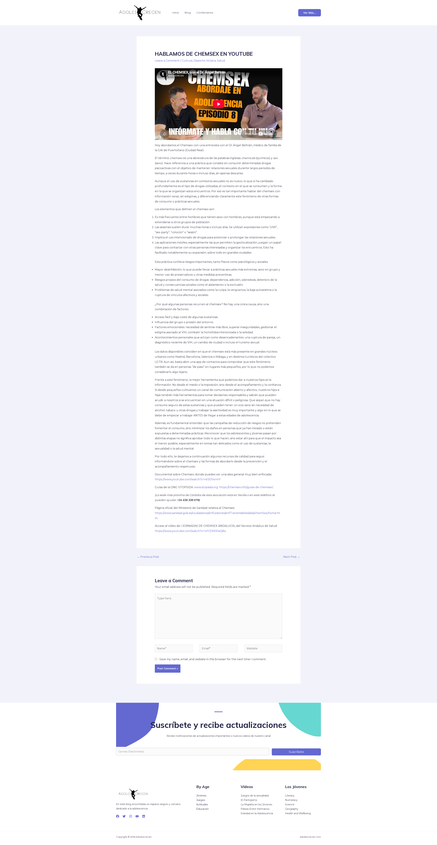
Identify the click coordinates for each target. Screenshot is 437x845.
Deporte (199, 60)
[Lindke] (143, 816)
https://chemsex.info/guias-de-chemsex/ (246, 487)
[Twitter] (124, 816)
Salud (221, 60)
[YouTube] (137, 816)
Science (289, 804)
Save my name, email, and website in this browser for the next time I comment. (212, 659)
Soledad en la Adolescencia (257, 813)
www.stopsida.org (206, 487)
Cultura (187, 60)
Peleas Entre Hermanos (255, 808)
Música (211, 60)
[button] (309, 12)
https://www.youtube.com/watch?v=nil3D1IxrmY (188, 479)
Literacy (289, 795)
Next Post (291, 556)
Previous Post (148, 556)
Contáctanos (204, 12)
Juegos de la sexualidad (255, 795)
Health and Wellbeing (298, 813)
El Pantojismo (249, 800)
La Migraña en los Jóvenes (256, 804)
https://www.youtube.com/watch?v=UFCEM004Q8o (190, 531)
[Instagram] (130, 816)
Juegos (200, 800)
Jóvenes (201, 795)
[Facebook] (117, 816)
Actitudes (202, 804)
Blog (188, 12)
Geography (291, 808)
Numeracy (291, 800)
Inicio (175, 12)
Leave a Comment (167, 60)
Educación (202, 808)
